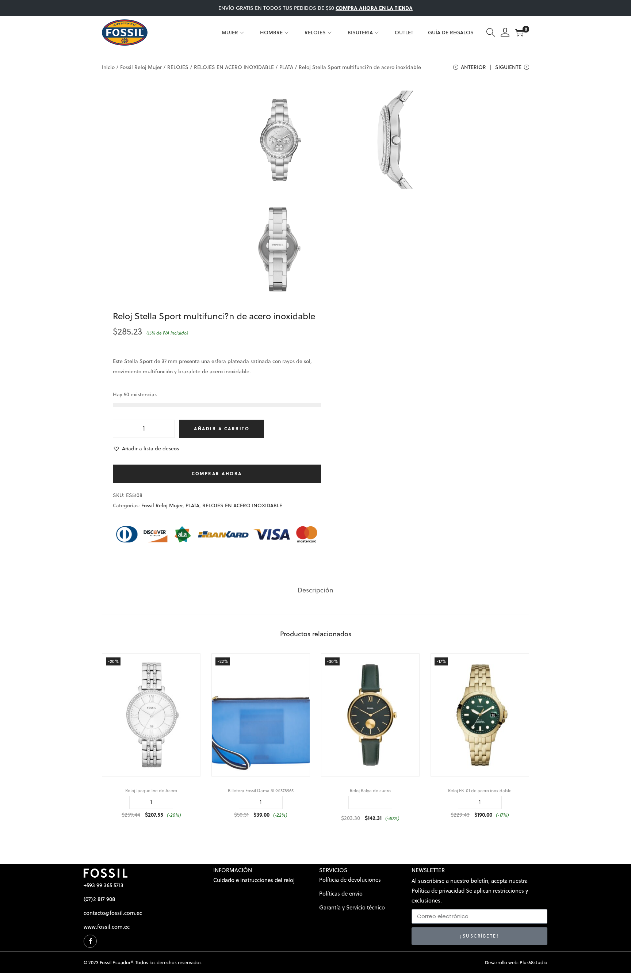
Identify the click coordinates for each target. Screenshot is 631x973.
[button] (146, 448)
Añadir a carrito (221, 429)
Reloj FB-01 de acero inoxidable (480, 790)
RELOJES (177, 67)
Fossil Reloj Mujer (141, 67)
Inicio (108, 67)
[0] (519, 32)
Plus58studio (533, 962)
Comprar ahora (217, 473)
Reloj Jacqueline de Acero (151, 790)
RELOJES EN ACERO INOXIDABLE (234, 67)
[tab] (315, 590)
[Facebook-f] (90, 941)
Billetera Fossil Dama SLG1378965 (261, 790)
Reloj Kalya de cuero (370, 790)
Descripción (315, 590)
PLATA (286, 67)
